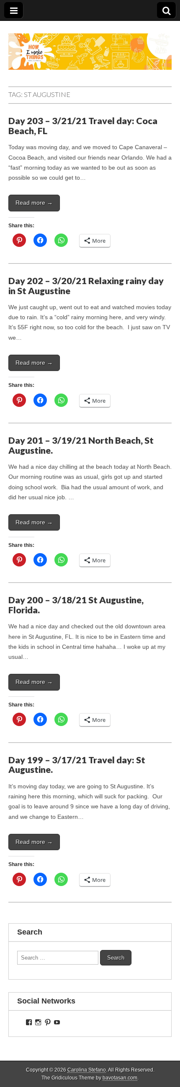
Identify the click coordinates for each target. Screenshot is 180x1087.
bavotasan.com (120, 1077)
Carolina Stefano (86, 1069)
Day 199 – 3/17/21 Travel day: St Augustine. (76, 764)
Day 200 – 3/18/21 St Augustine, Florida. (76, 604)
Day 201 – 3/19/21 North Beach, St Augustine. (81, 445)
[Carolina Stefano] (90, 45)
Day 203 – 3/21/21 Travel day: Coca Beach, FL (82, 125)
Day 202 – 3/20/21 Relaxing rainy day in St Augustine (86, 285)
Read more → (34, 202)
